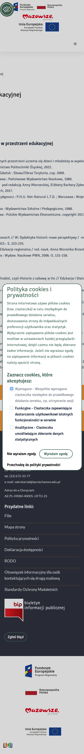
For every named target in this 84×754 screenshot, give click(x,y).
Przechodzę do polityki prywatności (33, 465)
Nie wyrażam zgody (22, 454)
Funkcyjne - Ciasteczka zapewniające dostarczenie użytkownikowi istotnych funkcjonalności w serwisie (44, 414)
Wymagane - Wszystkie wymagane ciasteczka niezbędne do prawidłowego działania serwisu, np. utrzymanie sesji (44, 395)
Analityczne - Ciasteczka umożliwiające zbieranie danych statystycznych (39, 433)
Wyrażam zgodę (56, 454)
